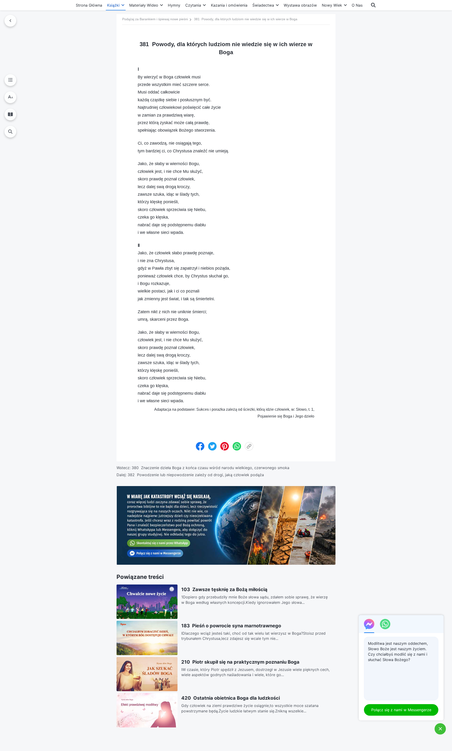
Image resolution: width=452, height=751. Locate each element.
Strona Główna (89, 5)
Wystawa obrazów (300, 5)
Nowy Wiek (332, 5)
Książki (113, 5)
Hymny (174, 5)
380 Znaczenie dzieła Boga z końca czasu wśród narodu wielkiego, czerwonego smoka (210, 467)
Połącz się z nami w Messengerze (401, 709)
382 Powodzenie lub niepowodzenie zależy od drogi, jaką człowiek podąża (196, 474)
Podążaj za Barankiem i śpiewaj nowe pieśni (155, 19)
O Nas (357, 5)
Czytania (193, 5)
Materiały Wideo (143, 5)
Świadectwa (263, 5)
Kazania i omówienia (229, 5)
